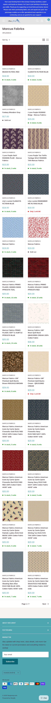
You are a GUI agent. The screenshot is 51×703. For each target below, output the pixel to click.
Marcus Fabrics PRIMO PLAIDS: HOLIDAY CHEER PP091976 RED (38, 287)
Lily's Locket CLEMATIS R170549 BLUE (11, 202)
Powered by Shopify (8, 698)
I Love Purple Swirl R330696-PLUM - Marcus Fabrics (12, 157)
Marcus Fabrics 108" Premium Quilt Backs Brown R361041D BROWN (12, 380)
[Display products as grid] (44, 40)
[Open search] (37, 20)
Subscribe (10, 662)
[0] (46, 20)
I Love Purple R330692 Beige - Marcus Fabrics (37, 113)
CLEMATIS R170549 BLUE (38, 72)
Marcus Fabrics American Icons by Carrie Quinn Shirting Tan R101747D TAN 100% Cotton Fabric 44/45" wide (38, 533)
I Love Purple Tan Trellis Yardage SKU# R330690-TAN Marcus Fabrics (37, 157)
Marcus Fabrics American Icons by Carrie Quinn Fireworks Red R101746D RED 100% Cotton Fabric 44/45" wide (12, 482)
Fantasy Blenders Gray (11, 112)
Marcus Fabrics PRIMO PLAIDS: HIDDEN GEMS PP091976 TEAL (11, 287)
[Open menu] (3, 21)
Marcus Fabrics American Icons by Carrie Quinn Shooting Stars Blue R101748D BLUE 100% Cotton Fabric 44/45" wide (12, 584)
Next (44, 604)
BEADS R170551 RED (10, 72)
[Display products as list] (47, 40)
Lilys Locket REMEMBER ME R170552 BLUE (37, 202)
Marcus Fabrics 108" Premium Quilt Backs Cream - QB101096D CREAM (36, 382)
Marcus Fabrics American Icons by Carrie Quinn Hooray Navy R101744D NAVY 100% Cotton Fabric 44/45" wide (38, 482)
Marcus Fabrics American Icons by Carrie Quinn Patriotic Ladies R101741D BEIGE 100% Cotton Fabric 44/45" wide (12, 533)
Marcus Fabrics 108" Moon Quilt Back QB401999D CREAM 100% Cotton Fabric (38, 334)
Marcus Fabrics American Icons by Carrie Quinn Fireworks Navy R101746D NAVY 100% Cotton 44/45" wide (38, 432)
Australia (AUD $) (9, 673)
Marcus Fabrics (8, 69)
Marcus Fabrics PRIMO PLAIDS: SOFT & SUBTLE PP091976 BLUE (12, 332)
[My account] (42, 20)
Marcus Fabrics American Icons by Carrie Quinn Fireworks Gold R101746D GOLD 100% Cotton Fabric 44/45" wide (12, 432)
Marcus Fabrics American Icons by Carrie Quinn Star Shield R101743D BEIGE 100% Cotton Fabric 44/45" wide (38, 584)
